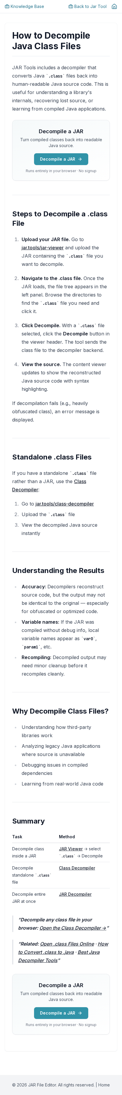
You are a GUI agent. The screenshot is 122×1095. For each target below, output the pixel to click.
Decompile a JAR (57, 159)
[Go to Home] (114, 6)
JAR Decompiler (75, 894)
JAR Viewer (71, 848)
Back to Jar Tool (90, 6)
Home (104, 1084)
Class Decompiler (77, 867)
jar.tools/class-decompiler (65, 504)
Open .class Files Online (67, 944)
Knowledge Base (27, 6)
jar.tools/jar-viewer (43, 248)
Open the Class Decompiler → (72, 928)
